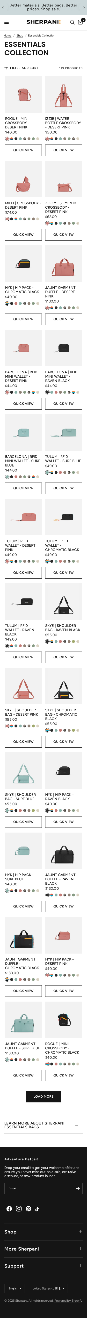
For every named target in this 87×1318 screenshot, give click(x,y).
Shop (10, 1232)
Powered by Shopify (68, 1300)
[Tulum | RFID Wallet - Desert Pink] (23, 517)
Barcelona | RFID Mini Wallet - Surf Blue (22, 460)
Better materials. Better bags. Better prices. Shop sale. (43, 7)
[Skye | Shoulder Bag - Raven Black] (63, 601)
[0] (79, 22)
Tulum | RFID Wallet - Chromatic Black (62, 545)
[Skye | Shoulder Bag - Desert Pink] (23, 686)
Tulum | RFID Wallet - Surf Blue (63, 458)
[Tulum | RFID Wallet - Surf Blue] (63, 432)
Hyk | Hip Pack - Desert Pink (59, 961)
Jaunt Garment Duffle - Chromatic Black (22, 963)
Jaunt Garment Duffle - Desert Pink (60, 291)
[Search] (72, 22)
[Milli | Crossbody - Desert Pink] (23, 179)
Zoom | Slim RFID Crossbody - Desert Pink (60, 207)
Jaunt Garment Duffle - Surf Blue (22, 1046)
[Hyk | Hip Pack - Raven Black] (63, 770)
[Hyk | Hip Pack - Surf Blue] (23, 851)
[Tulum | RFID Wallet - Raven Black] (23, 601)
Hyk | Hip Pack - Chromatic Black (22, 289)
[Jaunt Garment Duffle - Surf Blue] (23, 1020)
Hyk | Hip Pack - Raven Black (59, 796)
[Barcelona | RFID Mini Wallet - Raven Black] (63, 348)
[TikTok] (38, 1209)
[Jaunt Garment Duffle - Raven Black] (63, 851)
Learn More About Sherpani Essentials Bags (34, 1125)
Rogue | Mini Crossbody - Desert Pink (17, 122)
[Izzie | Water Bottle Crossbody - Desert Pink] (63, 94)
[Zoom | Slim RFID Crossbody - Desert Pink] (63, 179)
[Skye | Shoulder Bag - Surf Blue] (23, 770)
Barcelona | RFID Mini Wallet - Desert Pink (21, 376)
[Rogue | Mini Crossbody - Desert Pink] (23, 94)
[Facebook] (9, 1209)
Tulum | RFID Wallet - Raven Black (19, 629)
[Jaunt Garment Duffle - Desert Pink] (63, 263)
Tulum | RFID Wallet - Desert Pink (20, 545)
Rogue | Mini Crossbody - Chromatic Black (62, 1048)
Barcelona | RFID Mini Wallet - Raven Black (61, 376)
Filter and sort (24, 68)
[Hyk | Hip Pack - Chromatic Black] (23, 263)
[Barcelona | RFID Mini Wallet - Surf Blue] (23, 432)
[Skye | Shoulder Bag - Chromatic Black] (63, 686)
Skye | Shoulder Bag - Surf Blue (20, 796)
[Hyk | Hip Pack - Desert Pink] (63, 935)
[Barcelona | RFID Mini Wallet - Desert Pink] (23, 348)
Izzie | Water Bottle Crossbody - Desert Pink (63, 122)
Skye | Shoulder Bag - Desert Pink (21, 712)
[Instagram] (19, 1209)
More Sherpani (21, 1249)
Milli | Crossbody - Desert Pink (23, 205)
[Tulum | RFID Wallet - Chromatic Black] (63, 517)
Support (14, 1266)
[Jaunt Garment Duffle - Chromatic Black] (23, 935)
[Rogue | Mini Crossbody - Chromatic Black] (63, 1020)
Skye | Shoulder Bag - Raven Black (62, 627)
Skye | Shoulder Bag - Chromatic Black (61, 714)
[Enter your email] (78, 1188)
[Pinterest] (28, 1209)
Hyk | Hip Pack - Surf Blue (19, 877)
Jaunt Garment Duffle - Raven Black (60, 879)
